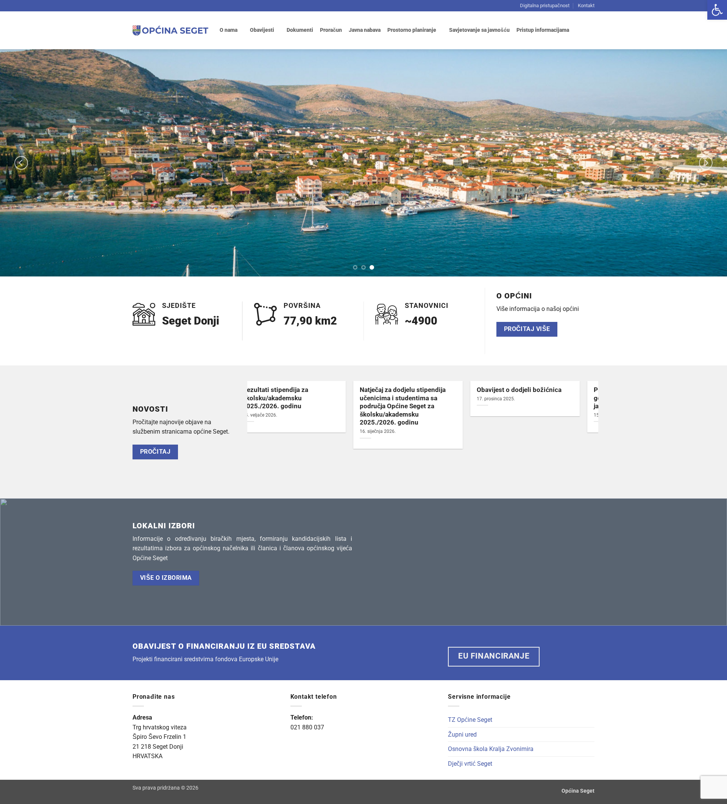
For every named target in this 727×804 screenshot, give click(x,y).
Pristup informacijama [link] (542, 30)
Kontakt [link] (586, 5)
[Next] (706, 163)
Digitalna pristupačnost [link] (544, 5)
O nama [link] (228, 30)
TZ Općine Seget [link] (470, 719)
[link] (717, 10)
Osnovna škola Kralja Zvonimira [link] (491, 748)
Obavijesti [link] (262, 30)
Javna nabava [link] (365, 30)
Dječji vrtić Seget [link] (470, 763)
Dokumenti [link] (300, 30)
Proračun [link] (331, 30)
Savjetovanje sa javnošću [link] (479, 30)
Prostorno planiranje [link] (411, 30)
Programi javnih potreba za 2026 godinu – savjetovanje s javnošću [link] (422, 398)
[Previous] (21, 163)
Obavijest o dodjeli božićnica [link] (299, 389)
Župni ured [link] (462, 734)
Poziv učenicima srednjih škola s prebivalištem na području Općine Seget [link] (539, 398)
